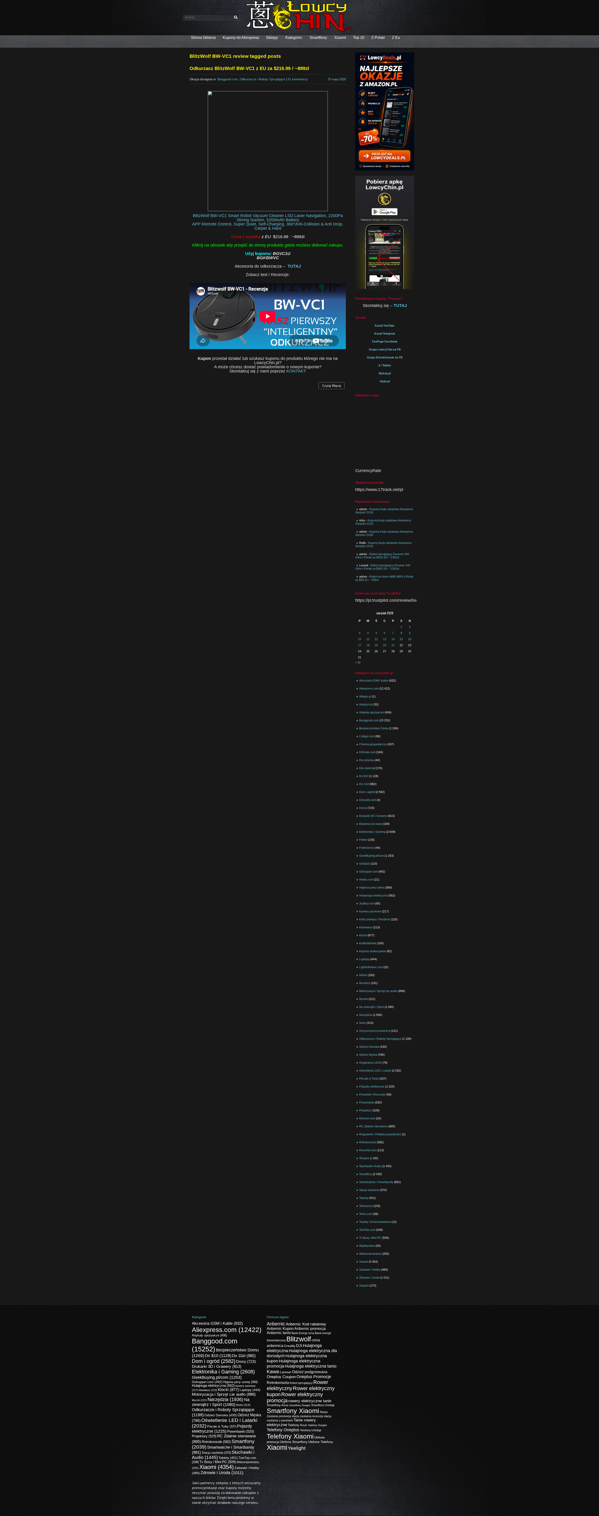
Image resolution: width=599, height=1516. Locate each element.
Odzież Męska (368, 1054)
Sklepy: (272, 38)
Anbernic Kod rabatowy (306, 1324)
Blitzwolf (298, 1339)
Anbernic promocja (310, 1329)
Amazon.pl (366, 704)
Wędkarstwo (367, 1245)
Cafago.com (367, 736)
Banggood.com (369, 720)
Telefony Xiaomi (290, 1436)
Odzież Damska (369, 1046)
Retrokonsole (367, 1142)
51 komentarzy (298, 79)
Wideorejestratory (370, 1253)
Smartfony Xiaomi (293, 1410)
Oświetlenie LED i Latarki (375, 1070)
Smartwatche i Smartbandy (376, 1182)
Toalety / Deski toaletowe (375, 1222)
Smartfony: (318, 38)
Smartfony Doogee (299, 1405)
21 (393, 645)
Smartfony (365, 1174)
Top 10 (358, 38)
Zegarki (364, 1285)
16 (409, 639)
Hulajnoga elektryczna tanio (310, 1366)
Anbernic (276, 1323)
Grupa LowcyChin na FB (385, 349)
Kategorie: (294, 38)
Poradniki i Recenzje (372, 1094)
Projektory (365, 1110)
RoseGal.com (367, 1150)
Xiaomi (340, 38)
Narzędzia (365, 1015)
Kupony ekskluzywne (372, 951)
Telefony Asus (297, 1425)
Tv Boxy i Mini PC (370, 1237)
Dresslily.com (367, 800)
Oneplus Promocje (313, 1376)
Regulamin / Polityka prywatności (380, 1134)
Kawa (273, 1371)
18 (368, 645)
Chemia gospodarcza (373, 744)
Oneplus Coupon (281, 1377)
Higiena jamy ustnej (371, 887)
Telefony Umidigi (310, 1430)
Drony (363, 808)
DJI (299, 1345)
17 (359, 645)
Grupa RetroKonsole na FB (385, 357)
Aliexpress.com (369, 688)
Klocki (363, 935)
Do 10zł (364, 784)
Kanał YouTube (384, 325)
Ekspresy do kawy (370, 824)
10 (359, 639)
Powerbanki (366, 1102)
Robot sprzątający (301, 1383)
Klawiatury (366, 927)
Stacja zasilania (369, 1190)
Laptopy (364, 959)
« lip (358, 662)
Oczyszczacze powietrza (374, 1031)
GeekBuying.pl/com (371, 855)
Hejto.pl (385, 381)
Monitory (364, 983)
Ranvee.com (367, 1118)
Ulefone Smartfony (293, 1442)
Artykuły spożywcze (371, 712)
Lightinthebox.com (371, 967)
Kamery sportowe (370, 911)
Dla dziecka (366, 760)
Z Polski (378, 38)
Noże (362, 1023)
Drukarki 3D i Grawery (373, 816)
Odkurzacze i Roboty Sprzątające (380, 1038)
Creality (289, 1346)
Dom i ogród (367, 792)
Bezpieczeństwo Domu (373, 728)
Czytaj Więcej (331, 385)
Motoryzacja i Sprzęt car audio (378, 991)
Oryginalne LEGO (370, 1062)
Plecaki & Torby (369, 1078)
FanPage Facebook (385, 341)
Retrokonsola (278, 1383)
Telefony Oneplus (283, 1429)
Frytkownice (366, 847)
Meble (363, 975)
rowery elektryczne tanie (309, 1401)
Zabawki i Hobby (369, 1269)
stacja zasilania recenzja (307, 1416)
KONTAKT (296, 371)
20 (384, 645)
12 (376, 639)
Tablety (363, 1198)
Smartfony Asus (278, 1405)
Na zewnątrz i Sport (371, 1007)
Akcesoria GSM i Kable (373, 680)
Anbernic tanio (279, 1333)
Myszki (363, 999)
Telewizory (366, 1206)
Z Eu (396, 38)
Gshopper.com (368, 871)
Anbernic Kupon (280, 1329)
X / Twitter (384, 365)
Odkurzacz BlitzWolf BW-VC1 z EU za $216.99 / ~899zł (249, 68)
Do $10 (364, 776)
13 (384, 639)
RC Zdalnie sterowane (373, 1126)
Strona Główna (203, 38)
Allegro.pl (365, 696)
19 (376, 645)
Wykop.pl (385, 373)
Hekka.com (366, 879)
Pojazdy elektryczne (372, 1086)
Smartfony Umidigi (323, 1405)
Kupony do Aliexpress (241, 38)
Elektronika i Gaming (372, 832)
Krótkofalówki (367, 943)
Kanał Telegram (384, 333)
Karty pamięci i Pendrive (374, 919)
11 (367, 639)
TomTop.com (367, 1230)
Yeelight (297, 1448)
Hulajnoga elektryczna (373, 895)
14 (393, 639)
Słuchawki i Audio (370, 1166)
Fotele (363, 839)
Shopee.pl (365, 1158)
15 (401, 639)
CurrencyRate (368, 470)
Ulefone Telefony (320, 1442)
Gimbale (364, 863)
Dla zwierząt (367, 768)
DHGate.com (367, 752)
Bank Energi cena (303, 1333)
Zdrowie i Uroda (369, 1277)
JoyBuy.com (366, 903)
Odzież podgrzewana (309, 1372)
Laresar (285, 1372)
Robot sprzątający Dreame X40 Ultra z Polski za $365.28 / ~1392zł (382, 556)
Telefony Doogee (317, 1425)
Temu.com (365, 1214)
